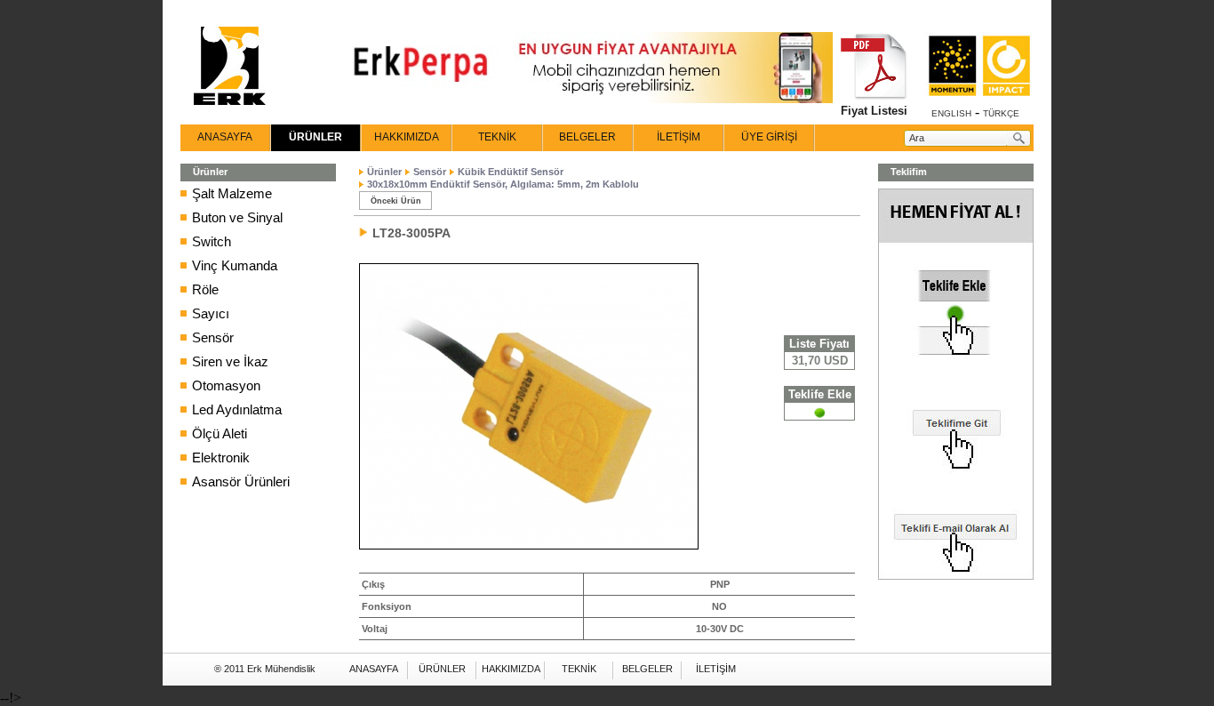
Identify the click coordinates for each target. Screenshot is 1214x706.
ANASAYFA (224, 137)
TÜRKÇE (1001, 113)
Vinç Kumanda (234, 265)
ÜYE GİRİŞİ (769, 137)
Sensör (213, 337)
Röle (205, 289)
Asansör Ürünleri (241, 481)
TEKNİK (497, 137)
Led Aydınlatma (237, 409)
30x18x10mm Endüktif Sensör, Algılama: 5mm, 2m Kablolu (503, 184)
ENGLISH (951, 113)
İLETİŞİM (678, 137)
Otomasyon (226, 385)
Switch (211, 241)
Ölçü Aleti (219, 433)
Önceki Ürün (396, 201)
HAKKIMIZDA (406, 137)
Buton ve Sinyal (237, 217)
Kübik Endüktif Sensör (510, 171)
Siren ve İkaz (230, 361)
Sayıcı (210, 313)
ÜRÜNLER (315, 137)
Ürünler (384, 171)
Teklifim (909, 171)
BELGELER (587, 137)
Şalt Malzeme (232, 193)
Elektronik (221, 457)
